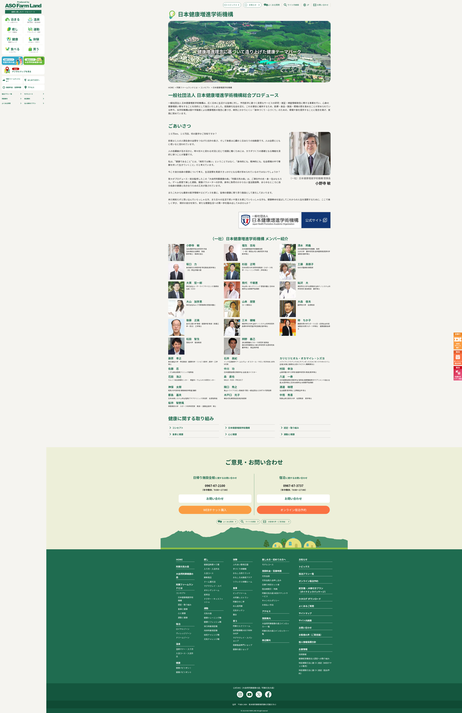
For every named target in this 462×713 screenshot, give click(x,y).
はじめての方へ (33, 80)
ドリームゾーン (182, 637)
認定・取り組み (291, 427)
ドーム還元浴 (209, 581)
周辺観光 (27, 99)
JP (308, 4)
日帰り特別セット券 (270, 584)
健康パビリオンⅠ (183, 667)
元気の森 (208, 613)
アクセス (31, 87)
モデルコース (28, 94)
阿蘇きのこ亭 (238, 601)
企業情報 (303, 649)
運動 (206, 608)
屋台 (235, 614)
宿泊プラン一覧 (306, 573)
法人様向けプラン (30, 103)
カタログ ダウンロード (310, 598)
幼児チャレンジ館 (211, 634)
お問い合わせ (322, 4)
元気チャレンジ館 (211, 639)
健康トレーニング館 (212, 617)
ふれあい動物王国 (240, 564)
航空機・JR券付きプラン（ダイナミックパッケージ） (313, 590)
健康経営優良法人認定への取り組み (314, 658)
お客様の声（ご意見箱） (277, 521)
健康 (178, 662)
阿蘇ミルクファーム (241, 625)
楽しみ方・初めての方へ (274, 559)
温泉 (178, 643)
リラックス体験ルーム (242, 581)
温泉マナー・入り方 (184, 649)
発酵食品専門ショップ (242, 644)
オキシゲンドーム (211, 590)
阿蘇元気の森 (182, 566)
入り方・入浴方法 (211, 568)
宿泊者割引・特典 (269, 588)
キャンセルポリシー (270, 600)
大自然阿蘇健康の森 (184, 575)
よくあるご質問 (306, 606)
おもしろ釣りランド (241, 573)
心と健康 (232, 434)
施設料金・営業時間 (13, 87)
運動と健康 (289, 434)
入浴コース (208, 573)
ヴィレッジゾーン (183, 633)
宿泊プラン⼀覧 (7, 94)
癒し (206, 559)
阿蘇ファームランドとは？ (13, 80)
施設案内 (5, 99)
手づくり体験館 (239, 568)
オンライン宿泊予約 (293, 510)
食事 (235, 587)
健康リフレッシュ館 (212, 621)
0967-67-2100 (215, 485)
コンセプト (177, 427)
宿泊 (178, 623)
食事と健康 (177, 434)
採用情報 (302, 654)
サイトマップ (305, 613)
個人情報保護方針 (307, 641)
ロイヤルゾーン (182, 628)
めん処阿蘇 (238, 606)
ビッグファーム (239, 593)
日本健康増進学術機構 (239, 427)
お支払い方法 (268, 604)
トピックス (232, 4)
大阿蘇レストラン (240, 597)
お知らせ (253, 4)
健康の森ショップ (240, 649)
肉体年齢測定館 (210, 630)
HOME (179, 559)
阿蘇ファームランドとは (184, 586)
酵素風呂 (208, 577)
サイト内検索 (293, 4)
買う (235, 620)
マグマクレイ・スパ (212, 585)
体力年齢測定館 (210, 626)
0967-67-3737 (293, 485)
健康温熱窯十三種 (211, 564)
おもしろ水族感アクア (242, 577)
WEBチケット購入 (215, 510)
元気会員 (266, 576)
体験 (235, 559)
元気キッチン (238, 610)
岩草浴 (207, 594)
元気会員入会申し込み (271, 580)
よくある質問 (6, 103)
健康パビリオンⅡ (183, 672)
